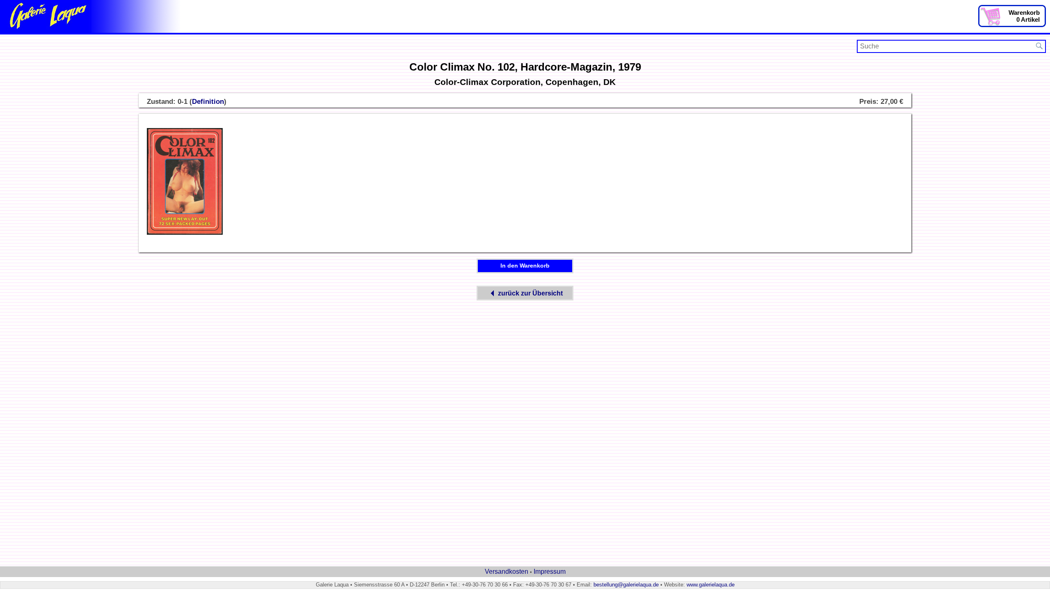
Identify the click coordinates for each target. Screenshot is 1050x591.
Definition (208, 101)
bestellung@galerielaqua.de (626, 585)
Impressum (550, 571)
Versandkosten (506, 571)
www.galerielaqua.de (711, 585)
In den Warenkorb (525, 265)
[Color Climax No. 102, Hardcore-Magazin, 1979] (185, 233)
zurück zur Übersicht (530, 293)
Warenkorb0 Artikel (1024, 16)
